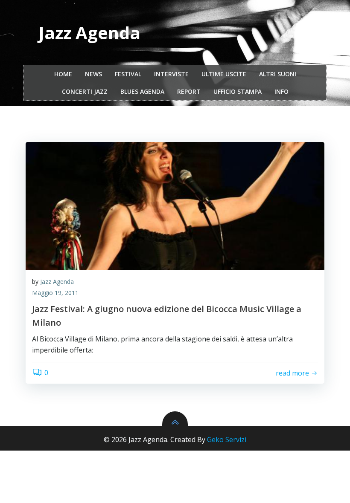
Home (63, 74)
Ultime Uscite (223, 74)
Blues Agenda (142, 91)
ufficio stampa (237, 91)
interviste (171, 74)
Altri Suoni (277, 74)
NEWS (93, 74)
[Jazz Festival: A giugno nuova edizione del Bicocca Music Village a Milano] (175, 206)
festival (128, 74)
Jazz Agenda (57, 282)
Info (281, 91)
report (189, 91)
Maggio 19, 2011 (55, 293)
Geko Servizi (226, 439)
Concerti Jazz (85, 91)
